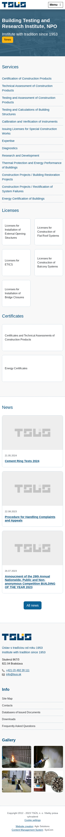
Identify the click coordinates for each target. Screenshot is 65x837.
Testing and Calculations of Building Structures (25, 112)
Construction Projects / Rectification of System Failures (27, 189)
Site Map (7, 698)
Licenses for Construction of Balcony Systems (47, 262)
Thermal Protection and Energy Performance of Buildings (32, 165)
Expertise (8, 141)
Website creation (24, 826)
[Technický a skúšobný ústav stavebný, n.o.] (15, 4)
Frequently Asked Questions (18, 726)
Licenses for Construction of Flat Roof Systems (48, 231)
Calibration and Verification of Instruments (30, 121)
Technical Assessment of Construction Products (27, 88)
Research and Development (20, 155)
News (7, 39)
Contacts (7, 705)
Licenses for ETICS (12, 262)
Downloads (9, 719)
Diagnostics (10, 148)
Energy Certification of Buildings (23, 198)
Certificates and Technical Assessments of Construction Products (29, 337)
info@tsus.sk (13, 674)
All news (32, 605)
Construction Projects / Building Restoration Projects (31, 177)
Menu (54, 4)
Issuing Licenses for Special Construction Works (29, 131)
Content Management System (27, 829)
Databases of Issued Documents (21, 712)
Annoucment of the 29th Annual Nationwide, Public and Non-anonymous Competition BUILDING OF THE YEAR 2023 (30, 582)
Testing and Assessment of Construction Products (28, 100)
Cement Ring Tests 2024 (22, 461)
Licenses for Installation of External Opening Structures (15, 231)
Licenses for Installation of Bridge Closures (14, 293)
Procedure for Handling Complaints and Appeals (30, 518)
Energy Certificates (16, 368)
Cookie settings (32, 820)
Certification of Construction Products (27, 78)
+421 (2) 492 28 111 (18, 670)
